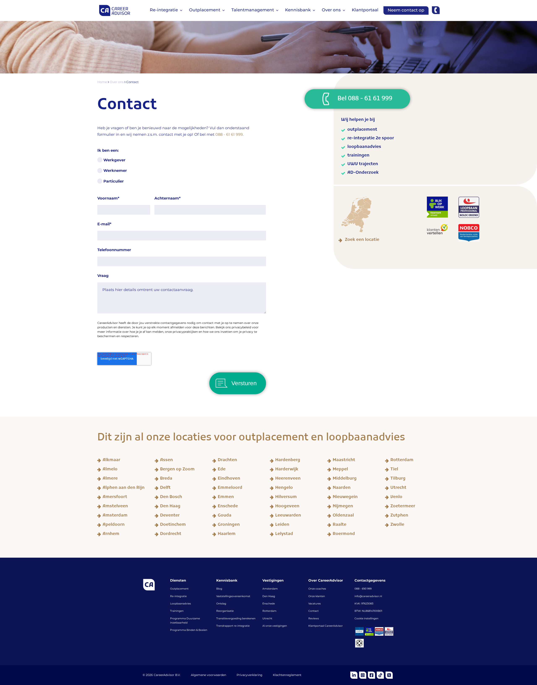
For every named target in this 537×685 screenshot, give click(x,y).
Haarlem (227, 534)
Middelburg (345, 479)
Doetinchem (173, 525)
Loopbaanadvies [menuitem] (180, 604)
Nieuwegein (345, 497)
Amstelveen (115, 506)
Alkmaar (111, 460)
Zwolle (397, 525)
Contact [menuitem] (313, 611)
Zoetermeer (402, 506)
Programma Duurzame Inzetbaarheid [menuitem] (185, 621)
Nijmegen (343, 506)
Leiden (282, 525)
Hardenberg (287, 460)
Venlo (396, 497)
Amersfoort (115, 497)
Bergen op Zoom (177, 470)
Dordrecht (170, 534)
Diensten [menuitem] (178, 581)
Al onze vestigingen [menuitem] (274, 626)
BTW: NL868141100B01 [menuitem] (368, 611)
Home (102, 82)
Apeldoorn (114, 525)
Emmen (226, 497)
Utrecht (398, 488)
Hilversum (286, 497)
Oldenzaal (343, 516)
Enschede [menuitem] (268, 604)
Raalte (339, 525)
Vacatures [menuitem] (314, 604)
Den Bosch (171, 497)
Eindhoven (229, 479)
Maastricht (344, 460)
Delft (165, 488)
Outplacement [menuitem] (179, 589)
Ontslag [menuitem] (221, 604)
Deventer (170, 516)
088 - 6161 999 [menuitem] (363, 589)
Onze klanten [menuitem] (316, 596)
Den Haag (170, 506)
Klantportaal (365, 10)
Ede (221, 470)
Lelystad (284, 534)
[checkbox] (181, 173)
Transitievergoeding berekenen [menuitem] (235, 619)
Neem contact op (406, 10)
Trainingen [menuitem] (177, 611)
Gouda (224, 516)
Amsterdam (115, 516)
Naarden (342, 488)
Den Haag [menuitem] (268, 596)
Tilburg (397, 479)
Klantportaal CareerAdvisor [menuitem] (325, 626)
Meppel (340, 470)
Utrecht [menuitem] (267, 619)
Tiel (394, 470)
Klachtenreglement (287, 675)
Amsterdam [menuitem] (270, 589)
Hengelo (284, 488)
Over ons (117, 82)
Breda (166, 479)
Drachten (227, 460)
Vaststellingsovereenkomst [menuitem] (233, 596)
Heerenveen (288, 479)
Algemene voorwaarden (208, 675)
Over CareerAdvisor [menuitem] (325, 581)
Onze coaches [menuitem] (317, 589)
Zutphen (399, 516)
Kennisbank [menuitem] (226, 581)
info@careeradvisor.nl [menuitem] (368, 596)
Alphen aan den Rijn (124, 488)
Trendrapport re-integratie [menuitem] (233, 626)
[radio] (181, 162)
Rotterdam (401, 460)
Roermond (344, 534)
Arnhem (111, 534)
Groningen (229, 525)
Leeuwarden (288, 516)
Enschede (228, 506)
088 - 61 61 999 (229, 134)
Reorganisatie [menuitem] (225, 611)
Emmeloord (230, 488)
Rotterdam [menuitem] (269, 611)
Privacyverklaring (249, 675)
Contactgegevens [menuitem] (370, 581)
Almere (110, 479)
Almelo (110, 470)
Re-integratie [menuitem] (178, 596)
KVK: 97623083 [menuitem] (364, 604)
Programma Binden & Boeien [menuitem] (188, 630)
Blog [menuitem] (219, 589)
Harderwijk (286, 470)
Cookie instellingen (366, 619)
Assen (166, 460)
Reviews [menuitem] (313, 619)
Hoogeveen (287, 506)
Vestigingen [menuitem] (273, 581)
